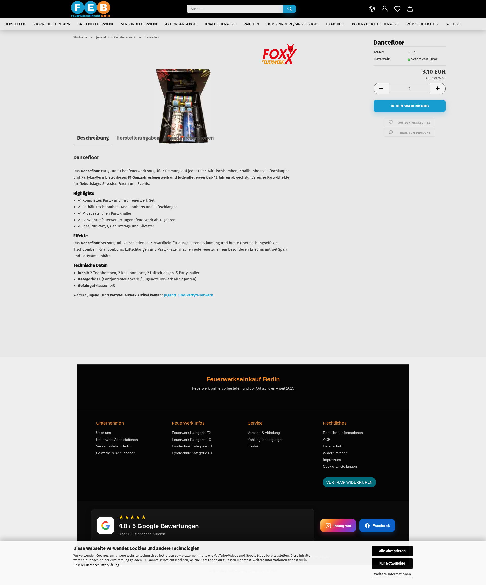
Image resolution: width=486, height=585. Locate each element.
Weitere (453, 24)
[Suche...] (289, 9)
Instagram (342, 526)
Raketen (251, 24)
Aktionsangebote (181, 24)
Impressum (332, 460)
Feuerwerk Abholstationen (117, 439)
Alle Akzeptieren (392, 551)
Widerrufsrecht (335, 453)
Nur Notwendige (392, 563)
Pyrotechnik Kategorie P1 (192, 453)
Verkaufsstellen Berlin (113, 446)
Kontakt (254, 446)
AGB (326, 439)
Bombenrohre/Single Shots (292, 24)
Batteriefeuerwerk (95, 24)
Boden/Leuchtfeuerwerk (375, 24)
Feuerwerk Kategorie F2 (191, 433)
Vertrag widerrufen (349, 482)
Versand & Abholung (264, 433)
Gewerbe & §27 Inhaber (115, 453)
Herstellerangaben (138, 138)
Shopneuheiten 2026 (51, 24)
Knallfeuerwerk (220, 24)
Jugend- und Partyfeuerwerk (188, 295)
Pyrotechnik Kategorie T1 (192, 446)
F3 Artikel (335, 24)
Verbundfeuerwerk (139, 24)
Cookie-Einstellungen (340, 466)
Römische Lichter (423, 24)
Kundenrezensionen (190, 138)
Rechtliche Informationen (343, 433)
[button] (372, 9)
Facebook (381, 526)
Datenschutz (333, 446)
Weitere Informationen (392, 574)
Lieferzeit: (382, 59)
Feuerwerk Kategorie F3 (191, 439)
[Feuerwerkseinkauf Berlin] (92, 9)
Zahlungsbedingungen (266, 439)
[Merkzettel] (397, 9)
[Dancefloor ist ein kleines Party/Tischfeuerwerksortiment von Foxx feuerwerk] (182, 107)
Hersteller (14, 24)
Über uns (103, 433)
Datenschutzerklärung (102, 565)
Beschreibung (93, 138)
